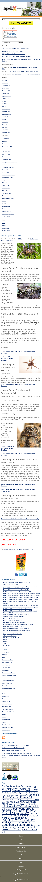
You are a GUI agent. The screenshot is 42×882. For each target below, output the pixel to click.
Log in (3, 223)
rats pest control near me (9, 636)
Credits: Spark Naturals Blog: (7, 448)
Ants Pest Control (9, 786)
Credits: (3, 384)
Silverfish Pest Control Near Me (11, 638)
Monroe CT (12, 801)
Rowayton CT (10, 822)
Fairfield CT (33, 792)
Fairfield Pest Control (8, 795)
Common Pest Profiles (21, 847)
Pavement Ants (6, 188)
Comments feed (6, 228)
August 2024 (5, 98)
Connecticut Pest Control (23, 788)
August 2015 (5, 117)
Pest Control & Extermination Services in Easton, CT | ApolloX (19, 592)
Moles (3, 180)
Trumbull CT (31, 827)
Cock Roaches (10, 788)
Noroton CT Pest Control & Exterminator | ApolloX (16, 590)
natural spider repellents (11, 549)
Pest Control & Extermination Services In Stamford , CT (17, 609)
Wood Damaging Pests (8, 214)
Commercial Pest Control (8, 159)
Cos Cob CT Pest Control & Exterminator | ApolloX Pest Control (20, 586)
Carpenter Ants (6, 151)
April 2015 (4, 127)
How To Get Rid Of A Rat (8, 760)
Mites (3, 802)
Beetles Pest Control (22, 786)
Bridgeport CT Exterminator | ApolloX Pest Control (16, 582)
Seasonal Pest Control (8, 198)
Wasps (3, 209)
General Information (7, 170)
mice (37, 800)
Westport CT (23, 829)
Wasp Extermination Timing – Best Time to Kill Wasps (24, 71)
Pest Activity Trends (7, 190)
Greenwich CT (10, 799)
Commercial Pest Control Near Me (12, 584)
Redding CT (21, 817)
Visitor (20, 239)
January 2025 (5, 88)
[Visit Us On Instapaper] (3, 738)
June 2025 (5, 80)
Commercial (21, 843)
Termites (4, 203)
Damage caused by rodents (9, 162)
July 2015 (4, 119)
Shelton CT (26, 822)
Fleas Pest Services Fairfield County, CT (14, 626)
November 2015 (6, 111)
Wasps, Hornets (7, 645)
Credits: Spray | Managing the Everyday (20, 519)
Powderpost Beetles (7, 196)
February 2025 (6, 85)
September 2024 (6, 96)
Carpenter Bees (6, 154)
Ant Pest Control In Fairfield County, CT (13, 616)
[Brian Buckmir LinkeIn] (25, 575)
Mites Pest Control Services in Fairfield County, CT (16, 630)
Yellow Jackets (6, 216)
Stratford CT (9, 827)
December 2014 (6, 132)
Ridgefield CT (10, 820)
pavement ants (9, 809)
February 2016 (6, 109)
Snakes (5, 639)
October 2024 (5, 93)
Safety (21, 858)
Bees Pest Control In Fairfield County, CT (14, 622)
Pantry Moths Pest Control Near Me (12, 634)
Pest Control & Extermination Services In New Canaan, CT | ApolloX (21, 599)
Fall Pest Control (20, 795)
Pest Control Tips (6, 193)
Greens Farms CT (21, 797)
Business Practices (7, 149)
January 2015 (5, 129)
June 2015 (5, 122)
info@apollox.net (21, 870)
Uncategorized (6, 206)
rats (12, 818)
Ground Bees (5, 172)
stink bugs (36, 825)
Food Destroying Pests (8, 167)
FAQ (21, 855)
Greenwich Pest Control (27, 800)
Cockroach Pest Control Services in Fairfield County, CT (18, 624)
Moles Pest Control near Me (10, 632)
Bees (3, 144)
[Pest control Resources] (10, 770)
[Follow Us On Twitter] (21, 575)
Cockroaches (5, 157)
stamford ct (26, 824)
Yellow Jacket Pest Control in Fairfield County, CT (16, 614)
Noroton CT (13, 804)
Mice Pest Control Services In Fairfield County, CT (16, 628)
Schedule (21, 866)
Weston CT (9, 829)
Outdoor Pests (5, 183)
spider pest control (32, 549)
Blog (21, 862)
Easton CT (31, 790)
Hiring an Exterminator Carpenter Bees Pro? (13, 54)
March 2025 (5, 83)
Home (21, 836)
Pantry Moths (5, 185)
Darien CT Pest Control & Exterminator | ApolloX (16, 588)
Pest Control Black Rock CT (18, 810)
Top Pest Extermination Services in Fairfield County (15, 48)
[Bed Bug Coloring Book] (10, 39)
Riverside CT (27, 820)
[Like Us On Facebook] (17, 575)
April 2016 (4, 106)
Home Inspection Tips (7, 177)
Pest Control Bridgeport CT (19, 812)
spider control (22, 549)
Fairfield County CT (14, 792)
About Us (21, 840)
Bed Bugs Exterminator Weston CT (12, 620)
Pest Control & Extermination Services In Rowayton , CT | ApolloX (20, 607)
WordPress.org (6, 230)
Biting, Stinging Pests (7, 146)
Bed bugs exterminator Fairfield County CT (13, 51)
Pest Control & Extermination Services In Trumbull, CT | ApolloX (20, 611)
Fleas (3, 164)
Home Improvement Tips (8, 175)
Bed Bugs (4, 141)
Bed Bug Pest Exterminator (10, 618)
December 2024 (6, 91)
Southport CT (10, 824)
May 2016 (4, 104)
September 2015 (6, 114)
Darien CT (18, 790)
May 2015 (4, 124)
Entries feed (5, 225)
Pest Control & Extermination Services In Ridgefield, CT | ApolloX (20, 605)
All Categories (5, 138)
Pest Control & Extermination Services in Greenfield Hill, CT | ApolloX (21, 593)
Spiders (4, 201)
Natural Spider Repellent (13, 384)
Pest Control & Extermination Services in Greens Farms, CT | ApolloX (21, 595)
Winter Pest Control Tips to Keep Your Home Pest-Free (16, 56)
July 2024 (4, 101)
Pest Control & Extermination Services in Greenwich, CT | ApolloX (20, 597)
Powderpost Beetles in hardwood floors (13, 613)
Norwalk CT (13, 806)
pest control (20, 808)
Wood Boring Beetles (7, 211)
